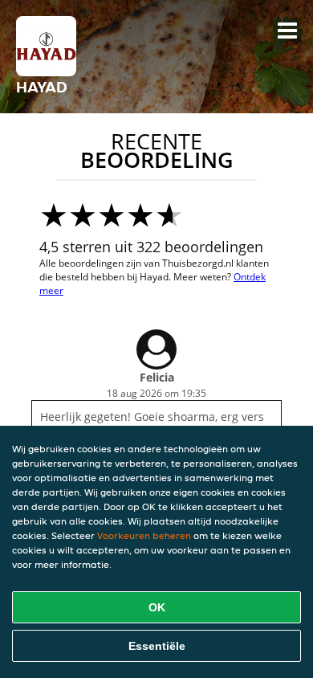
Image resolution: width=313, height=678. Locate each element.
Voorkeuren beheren (144, 535)
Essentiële (156, 645)
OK (156, 607)
